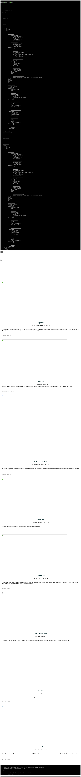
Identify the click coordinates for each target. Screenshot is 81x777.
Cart (1, 12)
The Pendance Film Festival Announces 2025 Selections (14, 768)
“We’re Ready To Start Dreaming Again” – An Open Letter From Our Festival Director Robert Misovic (23, 767)
